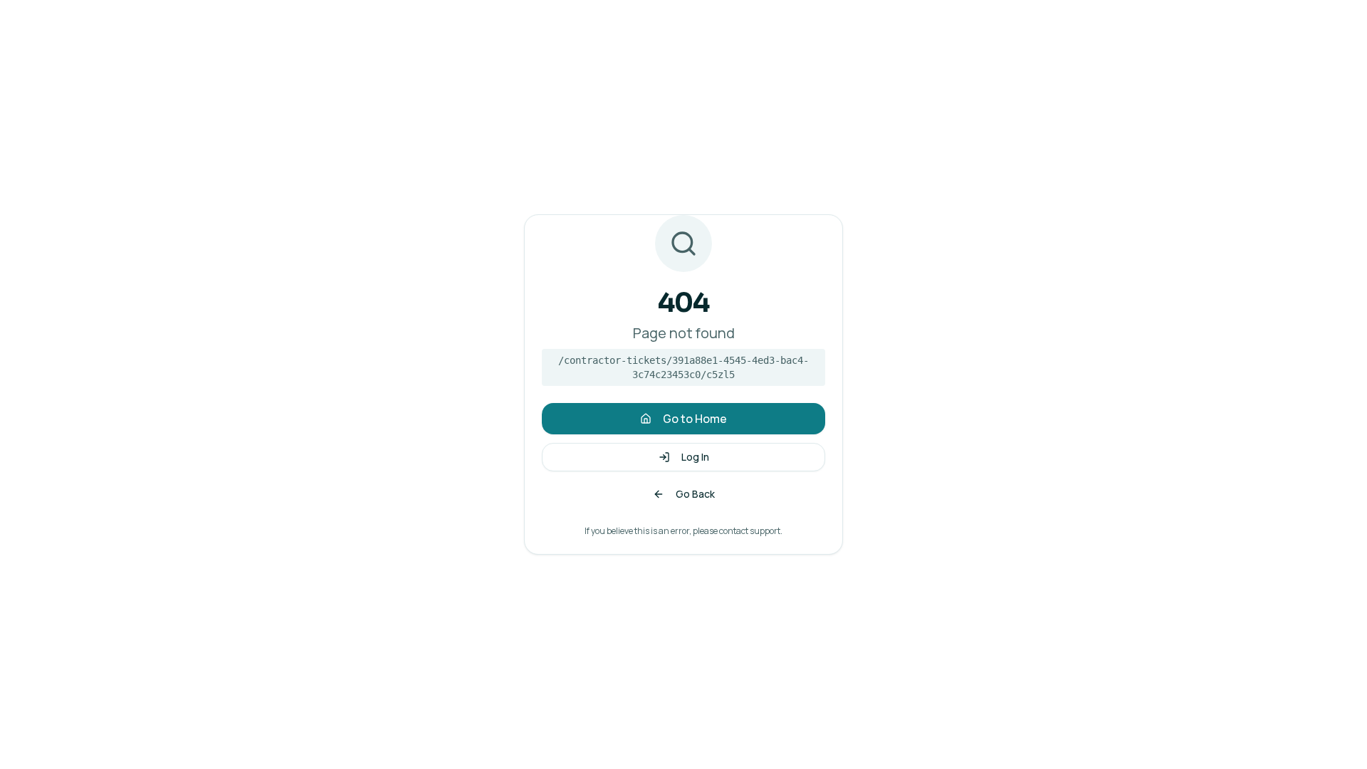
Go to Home (695, 419)
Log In (695, 457)
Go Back (695, 494)
